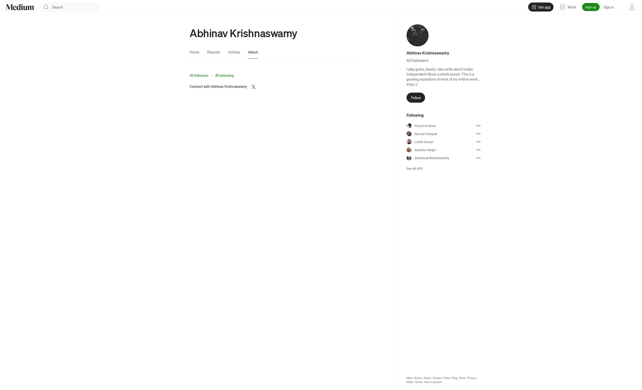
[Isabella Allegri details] (478, 150)
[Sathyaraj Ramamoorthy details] (478, 158)
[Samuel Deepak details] (478, 134)
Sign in (609, 7)
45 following (224, 75)
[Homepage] (20, 7)
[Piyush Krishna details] (478, 126)
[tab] (194, 51)
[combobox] (76, 7)
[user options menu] (632, 7)
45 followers (199, 75)
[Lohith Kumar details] (478, 142)
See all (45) (415, 168)
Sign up (590, 7)
